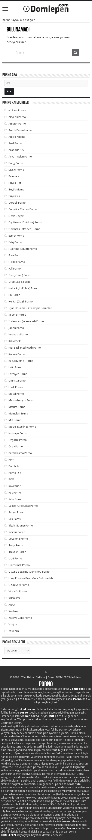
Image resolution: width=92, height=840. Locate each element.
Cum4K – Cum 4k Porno (23, 209)
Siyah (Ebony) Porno (21, 525)
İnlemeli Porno (17, 314)
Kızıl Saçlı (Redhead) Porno (25, 347)
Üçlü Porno (15, 558)
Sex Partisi (15, 519)
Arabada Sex (16, 150)
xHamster (14, 598)
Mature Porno (17, 407)
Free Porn (14, 255)
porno (20, 699)
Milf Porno (15, 420)
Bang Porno (16, 163)
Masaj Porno (16, 393)
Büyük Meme (16, 189)
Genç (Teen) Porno (20, 275)
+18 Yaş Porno (17, 110)
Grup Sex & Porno (20, 281)
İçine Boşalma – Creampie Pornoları (30, 308)
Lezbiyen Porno (18, 374)
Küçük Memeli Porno (21, 360)
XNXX (12, 604)
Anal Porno (15, 143)
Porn (11, 459)
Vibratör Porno (18, 591)
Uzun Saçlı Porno (19, 584)
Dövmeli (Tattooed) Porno (24, 229)
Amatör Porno (17, 123)
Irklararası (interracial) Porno (26, 321)
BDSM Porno (16, 169)
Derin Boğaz (16, 215)
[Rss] (45, 672)
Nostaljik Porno (18, 433)
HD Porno (14, 295)
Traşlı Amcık (16, 545)
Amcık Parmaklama (20, 130)
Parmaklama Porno (20, 453)
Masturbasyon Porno (21, 400)
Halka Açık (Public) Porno (24, 288)
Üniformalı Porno (19, 565)
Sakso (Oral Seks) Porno (23, 505)
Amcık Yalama (17, 136)
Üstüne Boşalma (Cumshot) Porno (29, 571)
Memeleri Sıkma (18, 413)
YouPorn (14, 631)
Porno (46, 684)
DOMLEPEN (8, 835)
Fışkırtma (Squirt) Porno (23, 248)
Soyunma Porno (18, 538)
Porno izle (80, 699)
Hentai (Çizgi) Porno (21, 301)
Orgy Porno (16, 446)
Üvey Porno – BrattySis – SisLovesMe (31, 578)
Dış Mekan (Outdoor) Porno (25, 222)
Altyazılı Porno (17, 117)
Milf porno (56, 716)
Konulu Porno (17, 354)
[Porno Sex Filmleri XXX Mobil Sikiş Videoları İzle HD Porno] (46, 8)
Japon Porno (16, 327)
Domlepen (77, 688)
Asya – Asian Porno (20, 156)
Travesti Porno (17, 551)
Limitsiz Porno (17, 380)
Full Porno (15, 268)
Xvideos (13, 611)
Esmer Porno (16, 235)
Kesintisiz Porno (18, 334)
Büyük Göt (15, 182)
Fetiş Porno (15, 242)
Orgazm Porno (18, 439)
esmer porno (30, 716)
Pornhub (14, 466)
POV (11, 479)
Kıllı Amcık (15, 341)
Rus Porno (15, 492)
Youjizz (13, 624)
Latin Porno (15, 367)
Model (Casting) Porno (22, 426)
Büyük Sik (14, 196)
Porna (71, 828)
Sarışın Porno (17, 512)
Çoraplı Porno (17, 202)
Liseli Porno (16, 387)
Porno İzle (15, 472)
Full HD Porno (17, 262)
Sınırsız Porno (17, 532)
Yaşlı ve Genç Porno (20, 617)
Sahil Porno (15, 499)
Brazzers (14, 176)
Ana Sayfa (11, 19)
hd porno (28, 709)
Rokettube (15, 486)
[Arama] (75, 52)
